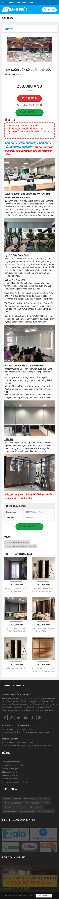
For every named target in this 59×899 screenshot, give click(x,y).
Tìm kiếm (51, 9)
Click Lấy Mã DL (44, 895)
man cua (17, 798)
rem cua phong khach (12, 803)
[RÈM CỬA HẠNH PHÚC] (14, 10)
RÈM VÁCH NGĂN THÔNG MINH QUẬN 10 (43, 630)
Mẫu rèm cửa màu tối (15, 668)
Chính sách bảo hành (10, 772)
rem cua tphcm (20, 807)
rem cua (7, 798)
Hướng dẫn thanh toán (11, 761)
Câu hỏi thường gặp (10, 768)
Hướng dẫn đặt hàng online (13, 765)
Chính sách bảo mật (10, 775)
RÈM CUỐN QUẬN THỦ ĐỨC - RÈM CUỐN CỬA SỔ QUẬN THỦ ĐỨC (27, 145)
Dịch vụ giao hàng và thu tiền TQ (15, 782)
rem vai (47, 803)
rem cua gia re (44, 798)
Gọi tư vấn (29, 112)
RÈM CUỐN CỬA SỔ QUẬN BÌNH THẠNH (16, 630)
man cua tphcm (36, 807)
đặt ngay (31, 98)
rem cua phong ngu (32, 803)
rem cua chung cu (27, 811)
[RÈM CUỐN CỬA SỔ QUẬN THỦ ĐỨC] (29, 49)
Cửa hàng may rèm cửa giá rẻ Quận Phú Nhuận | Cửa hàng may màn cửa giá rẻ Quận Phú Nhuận (43, 590)
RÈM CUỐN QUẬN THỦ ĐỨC (17, 542)
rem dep (7, 807)
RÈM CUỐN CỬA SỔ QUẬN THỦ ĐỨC (21, 546)
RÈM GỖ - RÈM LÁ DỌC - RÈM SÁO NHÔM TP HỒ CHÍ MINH (43, 670)
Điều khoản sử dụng (10, 778)
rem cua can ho (10, 811)
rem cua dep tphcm (45, 811)
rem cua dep (29, 798)
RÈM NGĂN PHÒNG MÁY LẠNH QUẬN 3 (16, 590)
